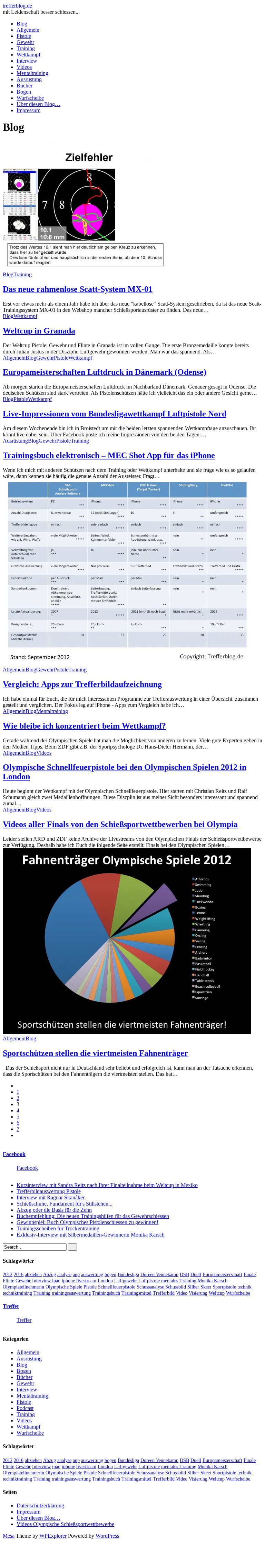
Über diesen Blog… (38, 104)
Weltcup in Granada (39, 330)
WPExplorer (53, 1536)
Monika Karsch (212, 1280)
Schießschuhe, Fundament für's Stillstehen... (64, 1204)
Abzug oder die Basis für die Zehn (54, 1210)
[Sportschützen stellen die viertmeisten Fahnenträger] (127, 1032)
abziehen (33, 1274)
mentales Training (178, 1280)
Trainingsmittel (136, 1293)
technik (244, 1287)
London (105, 1280)
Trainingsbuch (106, 1293)
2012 (7, 1274)
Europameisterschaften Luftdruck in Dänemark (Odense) (104, 372)
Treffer (11, 1306)
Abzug (49, 1274)
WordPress (107, 1536)
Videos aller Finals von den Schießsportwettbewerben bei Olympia (120, 824)
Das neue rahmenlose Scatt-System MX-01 (78, 289)
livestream (86, 1280)
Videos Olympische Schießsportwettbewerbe (65, 1524)
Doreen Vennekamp (159, 1274)
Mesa (8, 1536)
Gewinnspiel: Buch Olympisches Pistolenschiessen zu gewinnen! (87, 1222)
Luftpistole (149, 1280)
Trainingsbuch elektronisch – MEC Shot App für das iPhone (109, 455)
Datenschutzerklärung (40, 1505)
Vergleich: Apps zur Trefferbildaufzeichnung (82, 684)
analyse (64, 1274)
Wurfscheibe (30, 98)
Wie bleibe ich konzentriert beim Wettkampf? (84, 725)
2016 (18, 1274)
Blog (22, 23)
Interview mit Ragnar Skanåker (51, 1197)
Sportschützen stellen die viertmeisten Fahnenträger (95, 1053)
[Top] (5, 1542)
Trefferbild (164, 1293)
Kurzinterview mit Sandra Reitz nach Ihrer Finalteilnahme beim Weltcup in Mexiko (107, 1185)
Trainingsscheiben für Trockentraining (58, 1228)
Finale (250, 1274)
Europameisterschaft (222, 1274)
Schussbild (175, 1287)
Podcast (25, 1408)
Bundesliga (128, 1274)
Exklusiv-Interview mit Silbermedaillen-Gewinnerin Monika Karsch (91, 1235)
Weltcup (217, 1293)
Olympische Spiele (64, 1287)
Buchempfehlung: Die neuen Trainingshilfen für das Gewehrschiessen (93, 1216)
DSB (184, 1274)
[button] (89, 205)
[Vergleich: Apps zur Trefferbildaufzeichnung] (127, 663)
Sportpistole (224, 1287)
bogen (110, 1274)
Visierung (198, 1293)
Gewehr (25, 42)
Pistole (24, 36)
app (76, 1274)
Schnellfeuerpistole (116, 1287)
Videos (24, 67)
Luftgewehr (125, 1280)
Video (181, 1293)
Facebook (14, 1154)
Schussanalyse (150, 1287)
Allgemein (28, 30)
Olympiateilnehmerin (23, 1287)
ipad (56, 1280)
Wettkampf (28, 54)
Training (26, 48)
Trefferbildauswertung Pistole (49, 1191)
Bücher (24, 85)
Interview (27, 61)
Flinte (8, 1280)
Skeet (205, 1287)
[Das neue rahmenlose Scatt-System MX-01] (89, 268)
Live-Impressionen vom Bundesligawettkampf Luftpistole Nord (114, 413)
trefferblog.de (17, 6)
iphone (68, 1280)
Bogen (24, 92)
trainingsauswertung (71, 1293)
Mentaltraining (32, 73)
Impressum (28, 110)
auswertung (92, 1274)
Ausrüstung (29, 79)
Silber (193, 1287)
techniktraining (17, 1293)
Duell (195, 1274)
